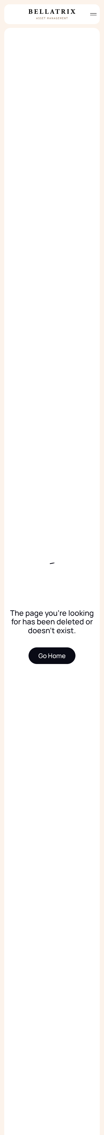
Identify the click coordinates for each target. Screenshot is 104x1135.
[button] (91, 14)
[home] (52, 14)
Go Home (52, 655)
